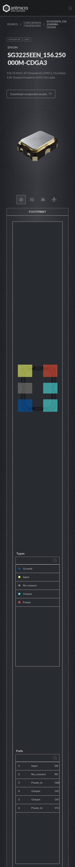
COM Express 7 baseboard (32, 24)
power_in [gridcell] (36, 782)
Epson (12, 47)
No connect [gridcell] (30, 585)
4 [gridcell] (19, 791)
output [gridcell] (35, 791)
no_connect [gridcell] (38, 774)
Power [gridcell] (27, 602)
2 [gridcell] (19, 774)
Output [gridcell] (27, 593)
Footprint (37, 211)
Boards (12, 24)
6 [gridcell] (19, 807)
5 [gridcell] (19, 799)
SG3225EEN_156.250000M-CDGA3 (37, 58)
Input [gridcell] (26, 576)
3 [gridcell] (19, 782)
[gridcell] (58, 766)
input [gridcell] (34, 765)
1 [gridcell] (19, 765)
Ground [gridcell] (27, 568)
